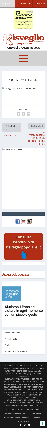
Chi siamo (9, 409)
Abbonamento (34, 409)
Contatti (20, 409)
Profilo (8, 345)
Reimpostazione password (16, 351)
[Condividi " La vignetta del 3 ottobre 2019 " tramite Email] (28, 113)
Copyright (36, 417)
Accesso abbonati (12, 332)
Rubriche (33, 80)
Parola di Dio (24, 3)
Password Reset (12, 417)
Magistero (7, 3)
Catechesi (39, 3)
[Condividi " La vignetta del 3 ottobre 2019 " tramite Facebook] (18, 113)
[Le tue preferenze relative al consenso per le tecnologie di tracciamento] (42, 423)
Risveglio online (11, 339)
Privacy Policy (23, 421)
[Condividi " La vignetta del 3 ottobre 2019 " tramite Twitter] (23, 113)
